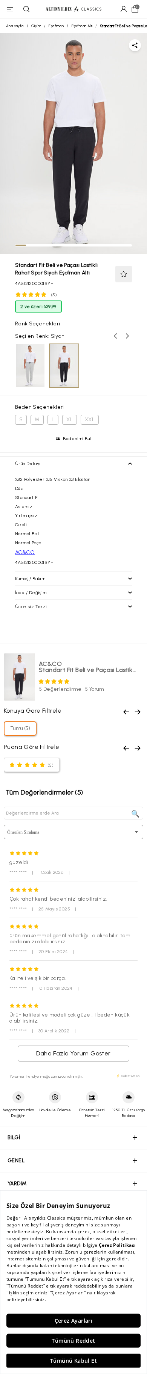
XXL (90, 419)
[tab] (20, 245)
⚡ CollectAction (127, 1076)
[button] (123, 274)
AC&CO (25, 552)
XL (69, 419)
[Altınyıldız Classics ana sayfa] (73, 9)
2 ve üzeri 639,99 (38, 306)
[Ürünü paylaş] (135, 45)
